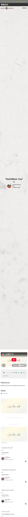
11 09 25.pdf (4, 393)
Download (5, 376)
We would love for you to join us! (14, 1)
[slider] (9, 372)
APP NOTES (14, 424)
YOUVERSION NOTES (14, 417)
